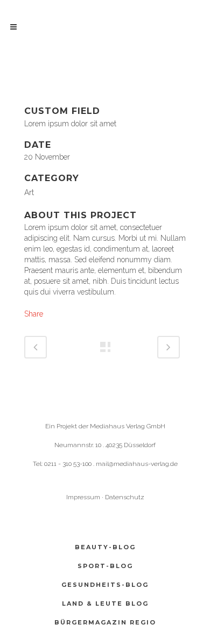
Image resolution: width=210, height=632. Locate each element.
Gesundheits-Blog (105, 584)
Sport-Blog (105, 566)
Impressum (83, 497)
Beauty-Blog (105, 547)
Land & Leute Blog (105, 603)
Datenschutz (124, 497)
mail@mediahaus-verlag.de (137, 464)
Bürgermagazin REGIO (105, 622)
